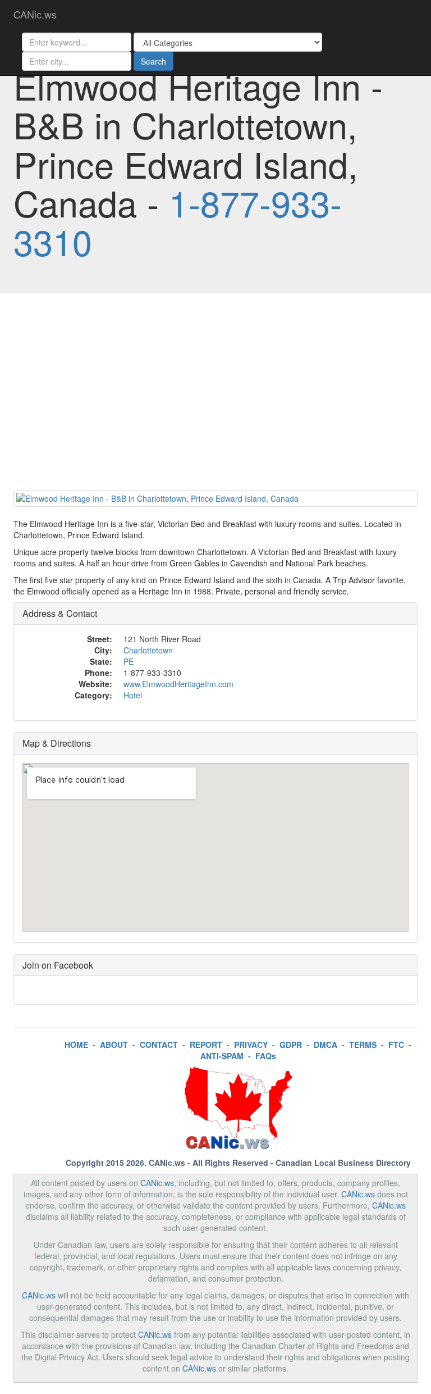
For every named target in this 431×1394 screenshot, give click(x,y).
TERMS (363, 1044)
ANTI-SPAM (222, 1055)
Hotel (132, 695)
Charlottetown (148, 650)
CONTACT (159, 1044)
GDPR (290, 1044)
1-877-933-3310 (177, 221)
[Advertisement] (215, 394)
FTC (396, 1044)
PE (128, 661)
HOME (76, 1044)
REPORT (206, 1044)
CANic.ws (35, 14)
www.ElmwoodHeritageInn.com (178, 683)
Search (153, 61)
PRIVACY (251, 1044)
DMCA (325, 1044)
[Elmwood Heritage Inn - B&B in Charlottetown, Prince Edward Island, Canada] (215, 498)
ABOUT (114, 1044)
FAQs (265, 1055)
